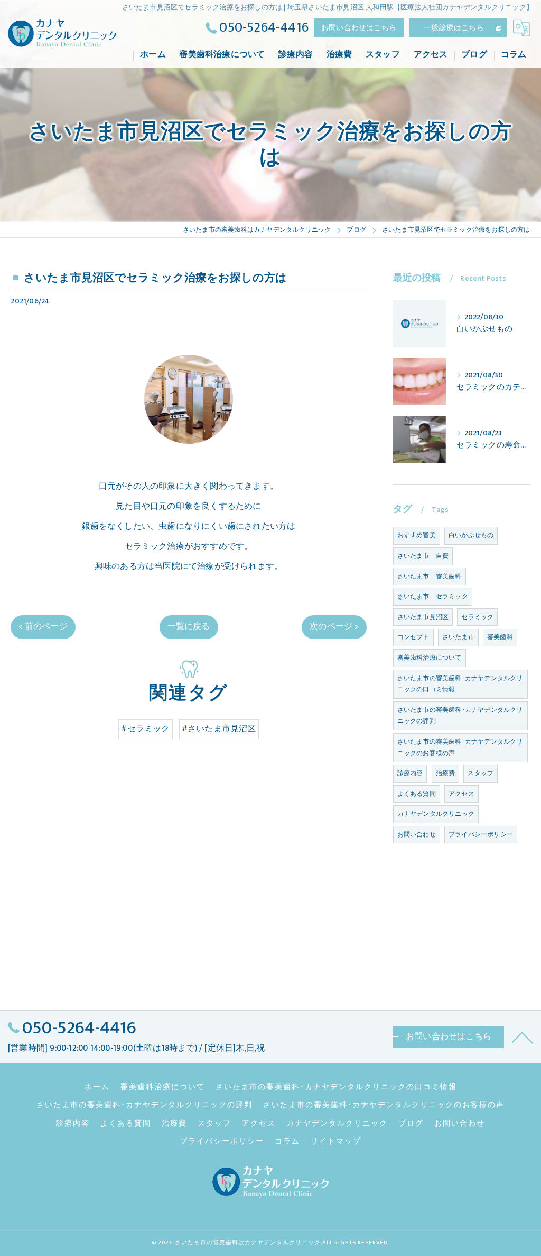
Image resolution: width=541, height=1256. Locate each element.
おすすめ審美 (416, 535)
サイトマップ (336, 1141)
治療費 (445, 773)
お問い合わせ (416, 834)
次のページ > (334, 626)
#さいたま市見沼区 (219, 729)
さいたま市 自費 (423, 555)
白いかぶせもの (471, 535)
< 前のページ (42, 626)
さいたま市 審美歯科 (429, 576)
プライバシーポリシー (481, 834)
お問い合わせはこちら (358, 28)
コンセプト (413, 637)
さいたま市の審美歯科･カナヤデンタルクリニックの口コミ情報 (460, 684)
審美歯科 (500, 637)
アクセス (461, 793)
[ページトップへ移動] (522, 1037)
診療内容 (410, 773)
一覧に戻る (188, 626)
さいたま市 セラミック (432, 596)
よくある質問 (416, 793)
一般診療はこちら (454, 28)
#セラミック (145, 729)
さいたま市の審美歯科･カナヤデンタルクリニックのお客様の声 (460, 747)
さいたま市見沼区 (423, 617)
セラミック (477, 617)
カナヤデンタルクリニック (435, 813)
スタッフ (480, 773)
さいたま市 (458, 637)
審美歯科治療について (429, 657)
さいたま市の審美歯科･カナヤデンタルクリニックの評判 (460, 716)
